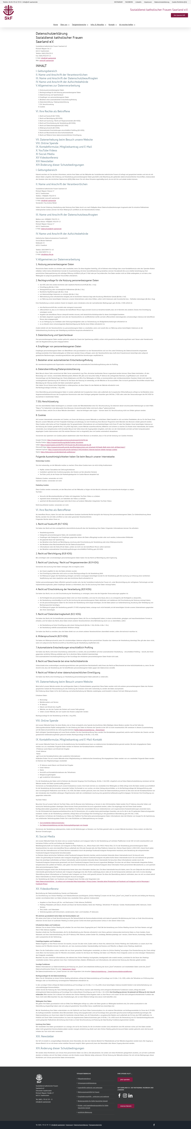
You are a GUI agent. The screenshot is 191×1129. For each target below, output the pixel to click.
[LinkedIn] (130, 1096)
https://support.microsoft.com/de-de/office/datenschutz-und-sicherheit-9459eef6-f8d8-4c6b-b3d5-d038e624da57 (86, 447)
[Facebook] (119, 1096)
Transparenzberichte (95, 1125)
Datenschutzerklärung (81, 1125)
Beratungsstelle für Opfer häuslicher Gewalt (93, 1101)
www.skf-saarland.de (46, 60)
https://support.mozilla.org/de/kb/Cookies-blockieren (65, 442)
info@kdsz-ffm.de (47, 254)
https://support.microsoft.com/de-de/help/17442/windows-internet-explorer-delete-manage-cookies (82, 450)
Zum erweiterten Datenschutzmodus (52, 823)
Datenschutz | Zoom (69, 969)
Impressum (69, 1125)
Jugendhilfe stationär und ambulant (90, 1088)
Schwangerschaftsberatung (87, 1083)
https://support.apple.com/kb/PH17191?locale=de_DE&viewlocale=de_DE (65, 445)
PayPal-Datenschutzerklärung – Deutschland (89, 730)
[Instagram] (125, 1096)
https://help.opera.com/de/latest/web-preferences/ (58, 452)
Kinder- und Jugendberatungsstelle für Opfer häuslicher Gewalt (93, 1106)
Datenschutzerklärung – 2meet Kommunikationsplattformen (111, 971)
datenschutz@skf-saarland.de (51, 229)
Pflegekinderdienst (84, 1079)
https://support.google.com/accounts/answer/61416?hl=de (67, 440)
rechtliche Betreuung (85, 1112)
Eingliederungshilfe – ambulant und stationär (93, 1096)
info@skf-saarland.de (30, 2)
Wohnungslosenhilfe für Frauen (88, 1092)
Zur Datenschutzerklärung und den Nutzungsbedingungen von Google (64, 825)
